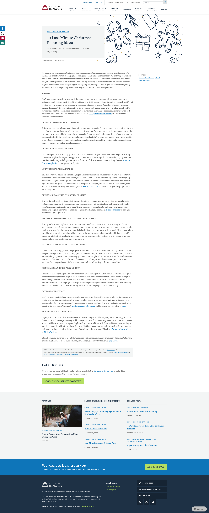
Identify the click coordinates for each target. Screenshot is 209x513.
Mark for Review (72, 354)
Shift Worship (50, 332)
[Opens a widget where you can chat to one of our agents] (199, 509)
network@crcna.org (87, 506)
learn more (111, 350)
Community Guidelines (121, 352)
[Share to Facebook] (2, 28)
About (117, 2)
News (122, 2)
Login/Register (136, 2)
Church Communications (58, 32)
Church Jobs (98, 2)
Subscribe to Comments (54, 354)
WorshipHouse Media (121, 329)
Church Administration (85, 10)
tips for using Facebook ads (83, 305)
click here (113, 340)
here (124, 305)
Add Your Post (155, 466)
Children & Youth (72, 10)
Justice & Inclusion (138, 10)
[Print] (2, 42)
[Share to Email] (2, 38)
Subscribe (109, 2)
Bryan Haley (52, 52)
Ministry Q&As (87, 2)
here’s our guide (113, 209)
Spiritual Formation (114, 10)
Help (127, 2)
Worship (164, 10)
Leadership (126, 10)
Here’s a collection (90, 186)
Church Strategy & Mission (100, 10)
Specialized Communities (152, 10)
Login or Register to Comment (63, 381)
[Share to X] (2, 33)
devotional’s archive (100, 113)
